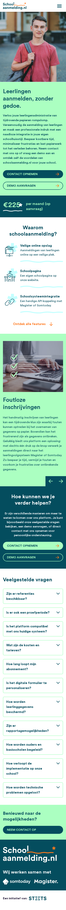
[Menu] (59, 5)
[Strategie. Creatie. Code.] (37, 898)
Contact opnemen (22, 174)
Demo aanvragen (21, 185)
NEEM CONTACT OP (21, 829)
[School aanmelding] (14, 6)
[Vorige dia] (50, 481)
